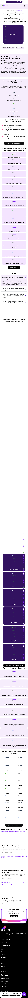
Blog (2, 951)
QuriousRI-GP (4, 963)
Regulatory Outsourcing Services (14, 183)
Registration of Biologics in (11, 846)
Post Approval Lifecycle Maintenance (14, 176)
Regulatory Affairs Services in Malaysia (14, 676)
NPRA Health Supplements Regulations (10, 897)
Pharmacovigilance (5, 991)
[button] (24, 6)
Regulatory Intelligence (14, 157)
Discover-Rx (3, 971)
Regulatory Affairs (5, 978)
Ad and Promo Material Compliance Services (14, 214)
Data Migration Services (14, 231)
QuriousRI (3, 961)
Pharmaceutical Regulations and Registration (12, 871)
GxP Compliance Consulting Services (14, 263)
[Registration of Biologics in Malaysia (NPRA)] (14, 838)
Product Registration (5, 981)
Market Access (4, 986)
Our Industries (20, 47)
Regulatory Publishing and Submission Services (14, 197)
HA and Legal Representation (14, 190)
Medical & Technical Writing (14, 163)
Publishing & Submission (14, 169)
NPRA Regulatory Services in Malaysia (14, 704)
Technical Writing (4, 983)
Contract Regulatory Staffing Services (14, 256)
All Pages (3, 954)
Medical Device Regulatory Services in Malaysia (14, 686)
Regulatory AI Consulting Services (14, 238)
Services (4, 975)
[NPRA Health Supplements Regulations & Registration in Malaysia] (14, 889)
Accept (15, 995)
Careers (2, 949)
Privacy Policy (7, 995)
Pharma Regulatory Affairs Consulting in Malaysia (14, 695)
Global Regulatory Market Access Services (14, 222)
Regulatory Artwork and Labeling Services (14, 205)
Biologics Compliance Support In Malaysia (14, 735)
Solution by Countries (8, 47)
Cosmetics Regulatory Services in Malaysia (14, 714)
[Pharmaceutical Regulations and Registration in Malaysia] (14, 862)
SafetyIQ (3, 966)
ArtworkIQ (3, 968)
